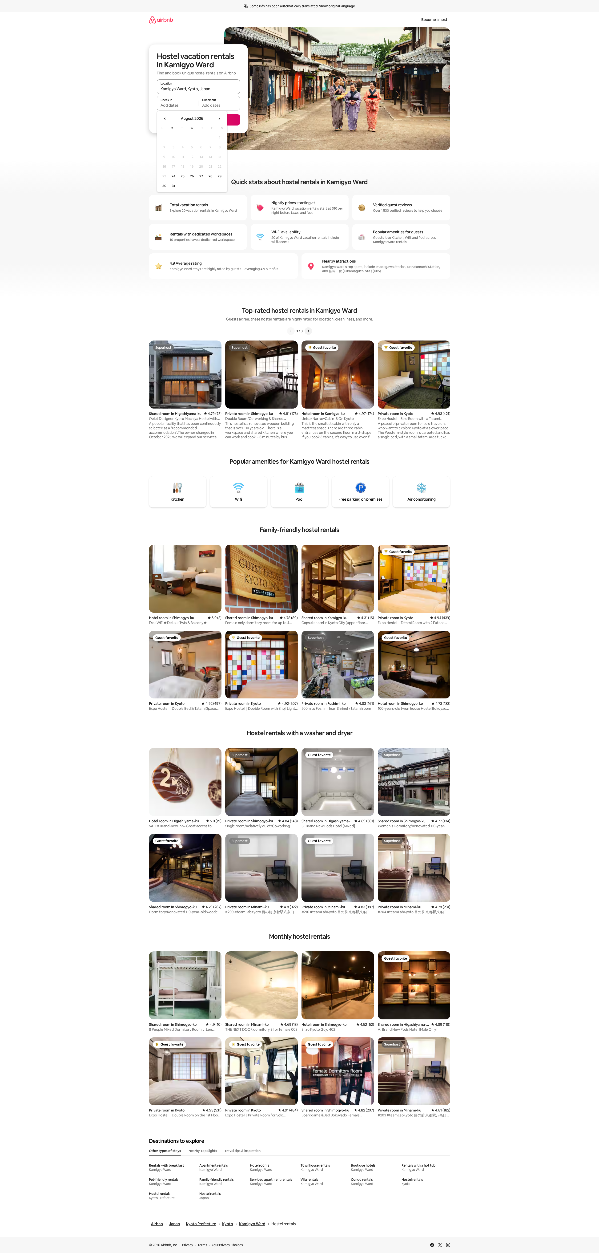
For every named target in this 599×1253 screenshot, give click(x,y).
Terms (202, 1245)
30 (164, 186)
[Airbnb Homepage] (161, 19)
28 (210, 176)
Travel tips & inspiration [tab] (243, 1151)
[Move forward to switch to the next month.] (219, 118)
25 (183, 176)
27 (201, 176)
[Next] (308, 331)
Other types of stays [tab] (165, 1151)
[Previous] (291, 331)
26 (192, 176)
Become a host (434, 19)
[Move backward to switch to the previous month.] (165, 118)
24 (173, 176)
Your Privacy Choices (227, 1245)
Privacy (187, 1245)
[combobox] (198, 89)
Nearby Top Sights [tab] (203, 1151)
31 (173, 186)
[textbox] (178, 105)
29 (219, 176)
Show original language (337, 6)
